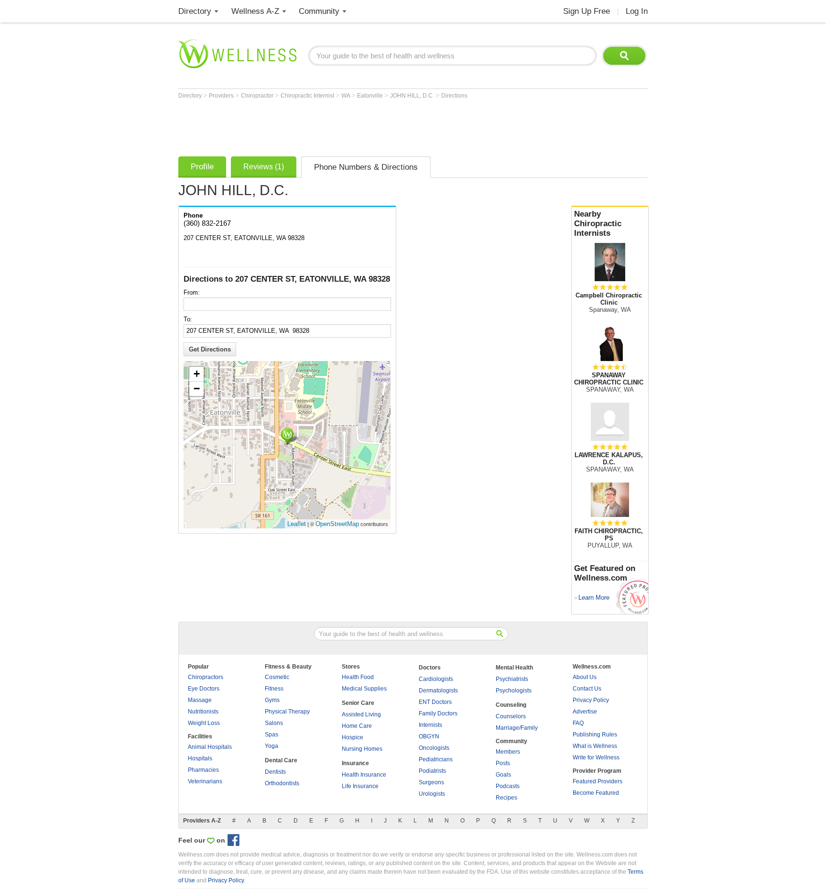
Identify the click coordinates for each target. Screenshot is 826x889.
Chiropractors (205, 677)
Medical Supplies (364, 688)
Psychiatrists (512, 679)
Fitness (274, 688)
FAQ (578, 723)
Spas (271, 734)
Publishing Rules (595, 734)
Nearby (597, 223)
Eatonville (370, 95)
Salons (274, 723)
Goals (503, 774)
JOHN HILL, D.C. (412, 95)
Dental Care (281, 760)
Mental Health (514, 667)
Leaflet (296, 523)
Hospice (352, 737)
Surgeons (431, 782)
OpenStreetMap (337, 523)
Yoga (271, 746)
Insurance (355, 763)
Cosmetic (277, 677)
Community (319, 11)
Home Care (357, 726)
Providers (222, 95)
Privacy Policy (591, 700)
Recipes (506, 797)
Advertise (585, 711)
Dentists (275, 771)
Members (508, 751)
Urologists (432, 793)
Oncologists (434, 748)
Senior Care (358, 703)
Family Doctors (438, 713)
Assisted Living (361, 714)
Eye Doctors (203, 688)
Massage (200, 700)
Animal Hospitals (210, 747)
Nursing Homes (362, 749)
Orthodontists (282, 783)
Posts (503, 763)
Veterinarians (205, 781)
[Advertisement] (352, 125)
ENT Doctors (435, 702)
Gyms (272, 700)
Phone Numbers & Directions (366, 167)
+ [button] (197, 374)
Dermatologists (438, 690)
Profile (202, 166)
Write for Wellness (596, 757)
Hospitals (200, 758)
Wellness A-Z (255, 11)
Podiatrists (432, 771)
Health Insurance (364, 774)
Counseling (511, 705)
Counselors (511, 716)
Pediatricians (436, 759)
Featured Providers (597, 781)
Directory (194, 11)
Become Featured (596, 793)
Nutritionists (203, 711)
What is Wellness (595, 746)
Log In (637, 11)
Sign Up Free (586, 11)
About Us (585, 677)
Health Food (358, 677)
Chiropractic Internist (308, 95)
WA (346, 95)
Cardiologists (436, 679)
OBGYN (429, 736)
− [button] (197, 389)
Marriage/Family (517, 727)
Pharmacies (203, 770)
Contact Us (587, 688)
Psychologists (514, 690)
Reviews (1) (263, 167)
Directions (454, 95)
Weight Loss (204, 723)
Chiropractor (258, 95)
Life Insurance (360, 786)
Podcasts (508, 786)
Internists (430, 725)
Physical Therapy (287, 711)
